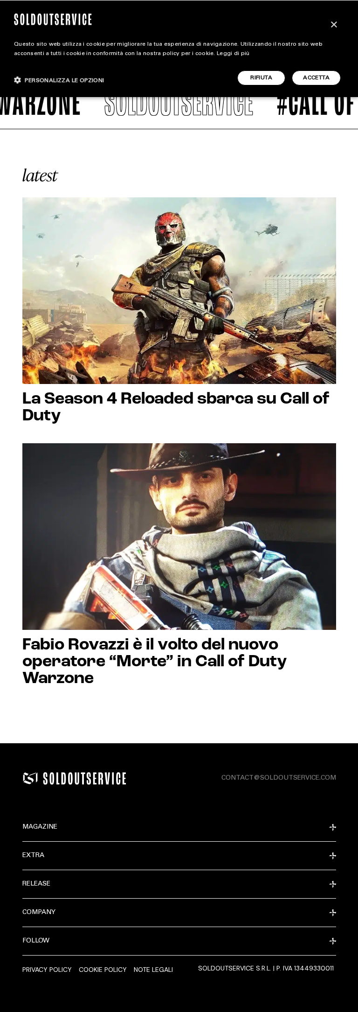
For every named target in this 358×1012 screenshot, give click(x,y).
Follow (35, 941)
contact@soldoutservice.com (278, 778)
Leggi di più (233, 53)
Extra (33, 855)
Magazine (39, 827)
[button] (59, 80)
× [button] (333, 24)
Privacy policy (47, 969)
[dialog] (179, 48)
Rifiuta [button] (261, 78)
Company (38, 912)
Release (36, 884)
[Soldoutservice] (30, 778)
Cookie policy (103, 969)
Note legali (153, 969)
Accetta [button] (316, 78)
